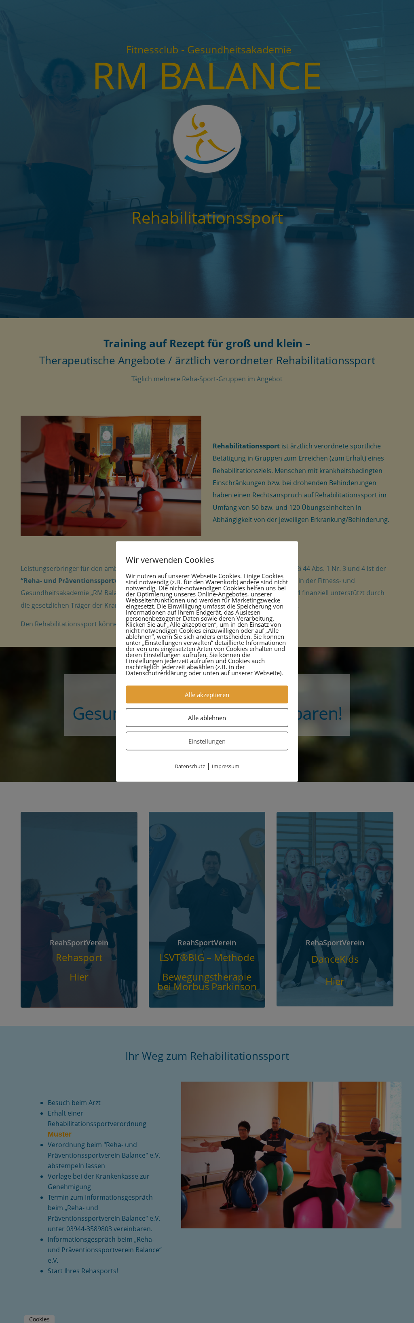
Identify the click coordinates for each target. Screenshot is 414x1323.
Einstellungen (207, 741)
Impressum (225, 766)
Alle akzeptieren (207, 695)
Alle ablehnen (207, 718)
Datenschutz (190, 766)
